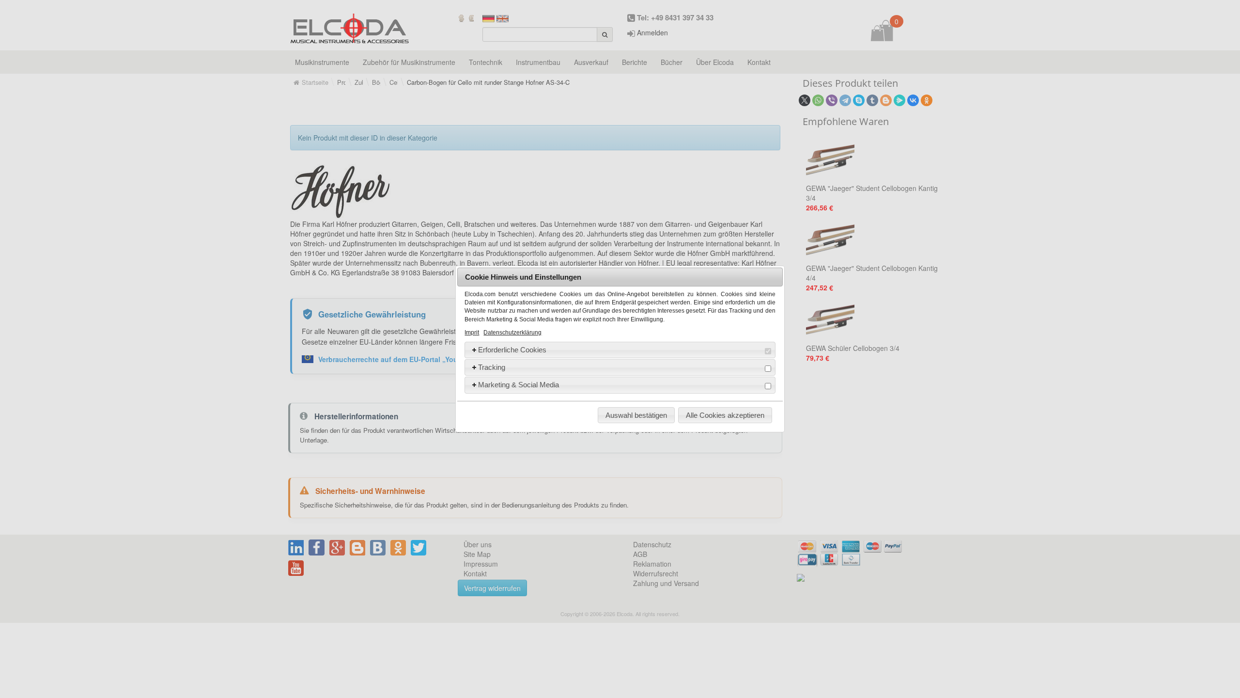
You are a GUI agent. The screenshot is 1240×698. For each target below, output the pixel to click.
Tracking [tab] (491, 367)
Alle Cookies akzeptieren (725, 415)
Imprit (472, 332)
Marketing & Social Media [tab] (518, 385)
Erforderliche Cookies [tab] (512, 350)
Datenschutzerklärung (512, 332)
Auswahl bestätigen (636, 415)
